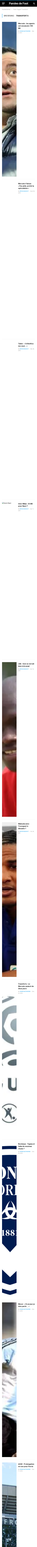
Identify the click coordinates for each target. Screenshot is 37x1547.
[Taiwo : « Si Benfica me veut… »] (9, 419)
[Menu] (3, 3)
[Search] (34, 3)
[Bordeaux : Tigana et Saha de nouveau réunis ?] (9, 1219)
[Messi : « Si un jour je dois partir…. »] (9, 1379)
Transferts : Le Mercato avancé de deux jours (26, 986)
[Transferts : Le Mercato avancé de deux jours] (9, 1059)
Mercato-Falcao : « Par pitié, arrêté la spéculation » (26, 186)
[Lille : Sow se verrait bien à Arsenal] (9, 739)
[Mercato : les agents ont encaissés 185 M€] (9, 99)
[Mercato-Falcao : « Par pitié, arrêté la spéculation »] (9, 259)
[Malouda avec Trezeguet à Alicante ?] (9, 899)
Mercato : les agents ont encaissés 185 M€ (26, 25)
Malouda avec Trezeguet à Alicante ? (23, 826)
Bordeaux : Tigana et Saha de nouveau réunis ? (26, 1146)
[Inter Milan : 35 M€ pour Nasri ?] (9, 579)
